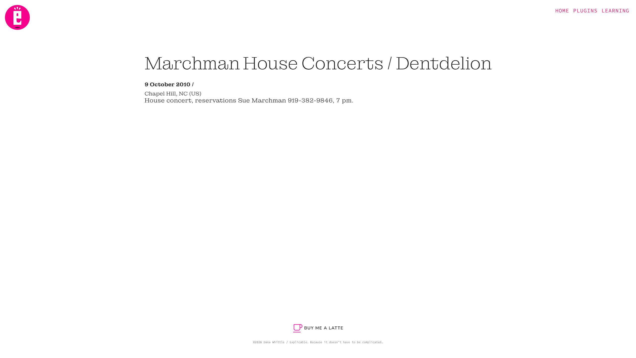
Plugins (585, 10)
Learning (615, 10)
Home (562, 10)
